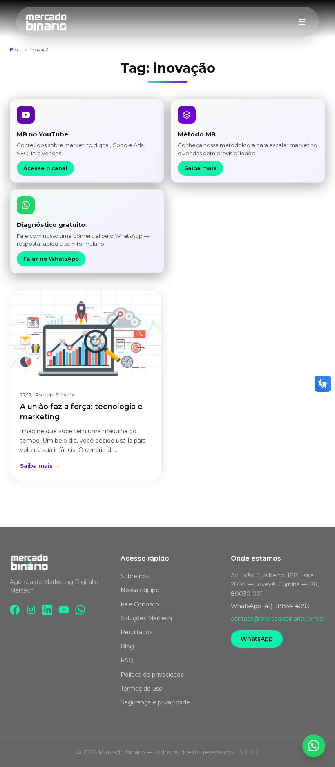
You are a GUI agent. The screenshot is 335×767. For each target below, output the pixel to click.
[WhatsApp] (80, 610)
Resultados (136, 632)
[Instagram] (31, 610)
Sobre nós (135, 576)
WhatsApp (257, 638)
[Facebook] (15, 610)
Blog (15, 50)
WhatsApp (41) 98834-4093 (270, 606)
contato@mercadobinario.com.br (278, 618)
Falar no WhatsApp (51, 258)
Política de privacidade (152, 674)
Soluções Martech (146, 618)
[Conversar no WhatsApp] (313, 745)
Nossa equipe (140, 590)
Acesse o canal (45, 168)
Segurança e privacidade (155, 702)
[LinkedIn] (47, 610)
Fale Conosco (140, 604)
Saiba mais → (40, 466)
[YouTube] (64, 610)
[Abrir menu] (302, 21)
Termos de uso (142, 688)
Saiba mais (200, 168)
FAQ (127, 660)
